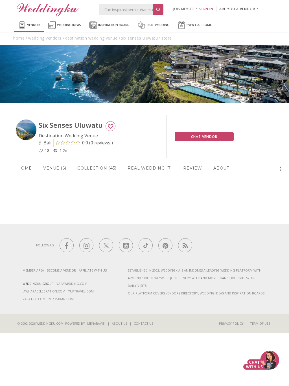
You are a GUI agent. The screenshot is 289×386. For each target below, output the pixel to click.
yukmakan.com (61, 299)
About (221, 168)
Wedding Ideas (68, 25)
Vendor (33, 25)
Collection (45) (96, 168)
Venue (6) (54, 168)
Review (192, 168)
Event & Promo (199, 25)
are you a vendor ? (238, 8)
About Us (119, 323)
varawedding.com (71, 283)
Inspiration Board (113, 25)
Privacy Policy (231, 323)
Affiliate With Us (93, 270)
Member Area (33, 270)
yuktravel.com (81, 291)
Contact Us (143, 323)
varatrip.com (34, 299)
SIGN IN (206, 8)
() (97, 143)
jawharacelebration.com (44, 291)
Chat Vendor (204, 136)
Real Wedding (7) (150, 168)
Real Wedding (157, 25)
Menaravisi (96, 323)
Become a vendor (61, 270)
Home (24, 168)
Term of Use (260, 323)
